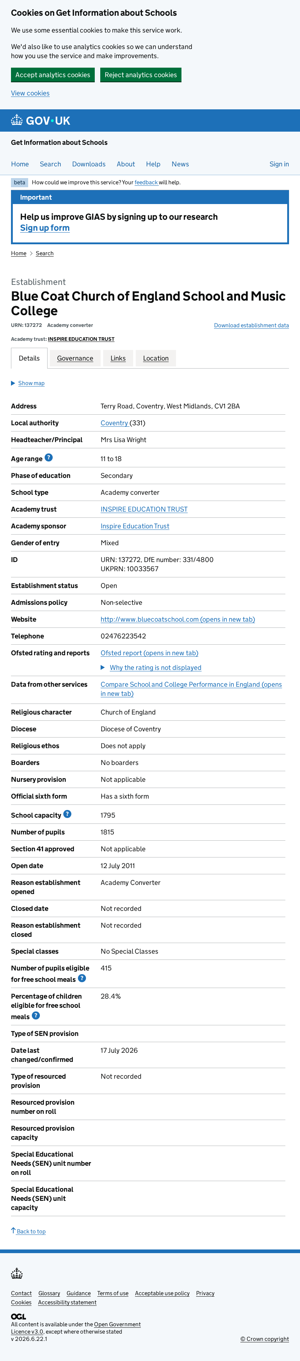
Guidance (79, 1293)
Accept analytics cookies (52, 75)
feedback (147, 182)
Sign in (279, 164)
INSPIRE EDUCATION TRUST (81, 339)
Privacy (205, 1293)
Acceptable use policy (162, 1293)
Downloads (89, 164)
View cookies (30, 93)
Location (156, 358)
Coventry (115, 423)
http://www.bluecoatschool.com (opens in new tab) (178, 619)
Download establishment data (251, 325)
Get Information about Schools (59, 142)
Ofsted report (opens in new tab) (149, 653)
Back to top (31, 1231)
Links (118, 358)
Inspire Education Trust (135, 526)
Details (29, 358)
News (180, 164)
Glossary (49, 1293)
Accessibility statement (67, 1302)
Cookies (21, 1302)
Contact (21, 1293)
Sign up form (45, 227)
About (126, 164)
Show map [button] (31, 383)
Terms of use (112, 1293)
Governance (75, 358)
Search (50, 164)
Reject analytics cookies (141, 75)
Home (20, 164)
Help (153, 164)
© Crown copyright (264, 1338)
